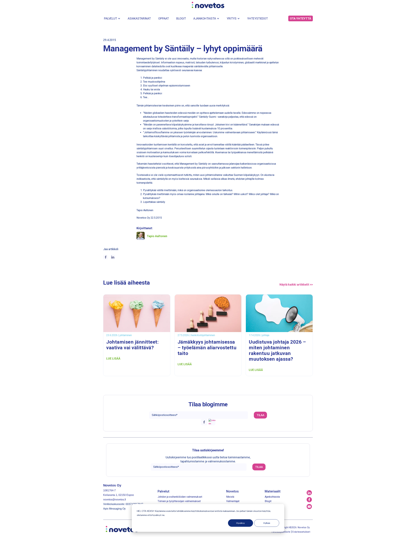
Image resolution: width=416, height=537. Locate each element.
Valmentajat (232, 501)
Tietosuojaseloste (281, 531)
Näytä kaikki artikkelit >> (296, 284)
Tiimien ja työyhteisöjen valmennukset (179, 501)
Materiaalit (272, 491)
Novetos (232, 491)
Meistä (230, 496)
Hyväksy (240, 523)
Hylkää (266, 523)
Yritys (231, 18)
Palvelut (110, 18)
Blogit (181, 18)
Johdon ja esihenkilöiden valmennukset (180, 496)
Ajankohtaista (204, 18)
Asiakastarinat (139, 18)
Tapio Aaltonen (157, 236)
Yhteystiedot (257, 18)
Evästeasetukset (301, 531)
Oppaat (163, 18)
